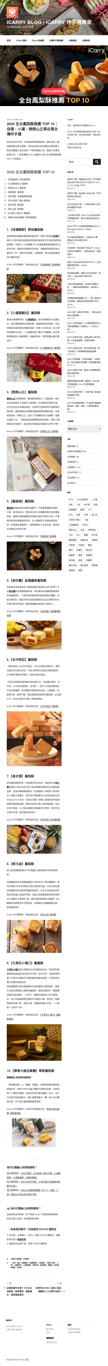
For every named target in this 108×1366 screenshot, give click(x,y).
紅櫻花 (79, 550)
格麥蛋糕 (43, 1265)
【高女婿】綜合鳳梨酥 (50, 819)
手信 (71, 534)
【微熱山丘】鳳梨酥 (49, 431)
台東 (78, 514)
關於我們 (50, 1329)
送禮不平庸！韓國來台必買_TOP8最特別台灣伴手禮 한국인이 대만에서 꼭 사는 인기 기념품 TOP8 (84, 182)
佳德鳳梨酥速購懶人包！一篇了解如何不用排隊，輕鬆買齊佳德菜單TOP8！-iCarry (84, 301)
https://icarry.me (74, 147)
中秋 (71, 504)
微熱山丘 (73, 529)
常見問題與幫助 (74, 1329)
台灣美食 (86, 40)
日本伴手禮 (72, 472)
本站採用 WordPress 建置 (17, 1359)
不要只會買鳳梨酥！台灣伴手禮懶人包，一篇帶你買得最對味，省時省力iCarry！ (83, 287)
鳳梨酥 (95, 565)
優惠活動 (71, 446)
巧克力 (85, 524)
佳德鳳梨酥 (33, 1263)
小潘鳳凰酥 (27, 1265)
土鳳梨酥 (42, 1263)
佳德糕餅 (25, 1263)
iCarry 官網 (21, 40)
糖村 (71, 550)
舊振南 (50, 1265)
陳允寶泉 (84, 565)
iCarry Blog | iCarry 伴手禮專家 (49, 22)
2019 (71, 499)
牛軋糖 (72, 545)
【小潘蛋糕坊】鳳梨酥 (50, 347)
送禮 (80, 560)
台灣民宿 (71, 461)
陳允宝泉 (73, 565)
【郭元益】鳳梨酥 (48, 914)
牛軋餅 (81, 545)
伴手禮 (87, 504)
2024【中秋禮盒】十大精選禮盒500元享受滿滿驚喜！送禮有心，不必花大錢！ (84, 326)
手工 (78, 534)
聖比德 (89, 550)
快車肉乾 (92, 529)
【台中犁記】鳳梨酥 (49, 706)
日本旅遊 (71, 477)
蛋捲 (80, 555)
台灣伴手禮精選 (74, 1332)
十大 (90, 509)
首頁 (9, 40)
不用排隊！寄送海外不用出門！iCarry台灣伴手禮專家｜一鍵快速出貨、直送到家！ (84, 251)
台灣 (86, 514)
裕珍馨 (56, 1265)
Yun (20, 120)
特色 (48, 1332)
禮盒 (90, 545)
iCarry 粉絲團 (38, 40)
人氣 (78, 504)
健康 (82, 509)
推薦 (86, 534)
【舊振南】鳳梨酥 (48, 536)
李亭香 (94, 534)
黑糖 (80, 570)
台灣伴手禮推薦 (56, 40)
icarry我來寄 (82, 499)
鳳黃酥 (72, 570)
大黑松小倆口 (51, 1263)
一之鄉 (13, 1263)
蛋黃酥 (89, 555)
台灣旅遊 (72, 40)
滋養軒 (95, 539)
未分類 (70, 482)
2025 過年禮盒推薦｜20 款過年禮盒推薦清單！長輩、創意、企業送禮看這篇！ (84, 405)
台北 (71, 514)
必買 (82, 529)
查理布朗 (35, 1265)
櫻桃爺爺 (73, 539)
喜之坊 (94, 514)
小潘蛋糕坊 (18, 1265)
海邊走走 (84, 539)
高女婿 (19, 1267)
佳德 (18, 1263)
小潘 (86, 519)
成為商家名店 (51, 1342)
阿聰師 (13, 1267)
